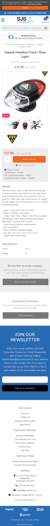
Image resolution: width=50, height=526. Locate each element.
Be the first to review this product (25, 62)
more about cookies (34, 4)
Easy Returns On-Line (25, 439)
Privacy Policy (25, 446)
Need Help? (25, 424)
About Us (25, 413)
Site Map (25, 450)
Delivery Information (25, 435)
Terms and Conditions (25, 442)
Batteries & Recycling (25, 420)
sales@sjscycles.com (27, 490)
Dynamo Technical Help (25, 465)
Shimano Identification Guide (25, 461)
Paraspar (30, 525)
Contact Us (25, 417)
